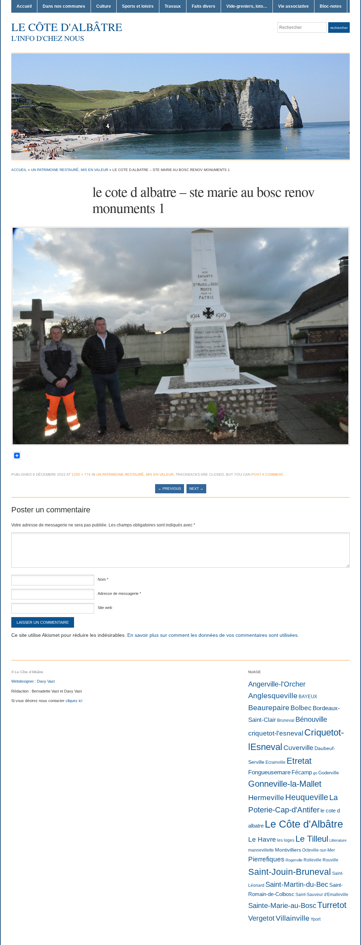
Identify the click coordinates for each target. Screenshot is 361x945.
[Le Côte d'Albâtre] (180, 106)
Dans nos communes (64, 6)
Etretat (299, 761)
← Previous (169, 488)
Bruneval (285, 720)
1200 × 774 (81, 474)
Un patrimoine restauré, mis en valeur (69, 170)
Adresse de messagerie (119, 593)
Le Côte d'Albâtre (66, 26)
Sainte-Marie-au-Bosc (282, 905)
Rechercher (339, 28)
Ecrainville (275, 762)
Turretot (332, 905)
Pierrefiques (266, 859)
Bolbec (301, 708)
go (315, 773)
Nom (103, 579)
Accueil (24, 6)
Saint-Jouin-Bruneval (289, 872)
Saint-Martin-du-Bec (296, 884)
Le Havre (262, 839)
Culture (103, 6)
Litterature (338, 840)
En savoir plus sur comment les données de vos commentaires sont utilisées (212, 635)
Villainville (293, 918)
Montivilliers (288, 850)
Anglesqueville (273, 695)
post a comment (267, 474)
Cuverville (298, 747)
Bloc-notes (331, 6)
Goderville (328, 772)
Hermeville (266, 797)
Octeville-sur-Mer (318, 850)
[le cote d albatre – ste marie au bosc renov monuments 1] (180, 336)
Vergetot (261, 918)
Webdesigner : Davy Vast (33, 681)
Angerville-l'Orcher (277, 684)
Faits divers (203, 6)
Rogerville (294, 860)
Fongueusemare (269, 772)
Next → (196, 488)
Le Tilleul (311, 838)
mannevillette (261, 850)
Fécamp (302, 772)
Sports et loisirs (138, 6)
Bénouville (311, 719)
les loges (285, 840)
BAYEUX (308, 696)
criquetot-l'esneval (275, 733)
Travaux (173, 6)
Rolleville (313, 860)
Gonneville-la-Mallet (285, 783)
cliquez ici (74, 701)
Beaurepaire (268, 707)
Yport (315, 919)
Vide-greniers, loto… (246, 6)
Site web (105, 607)
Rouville (330, 860)
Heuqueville (306, 797)
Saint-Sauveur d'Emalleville (321, 894)
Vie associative (293, 6)
